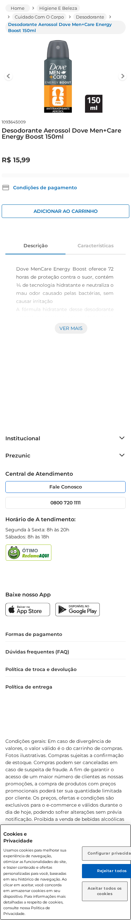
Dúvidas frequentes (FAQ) (37, 652)
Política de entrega (28, 687)
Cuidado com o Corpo (39, 17)
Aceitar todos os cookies (105, 891)
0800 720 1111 (65, 503)
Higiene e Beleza (58, 8)
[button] (39, 188)
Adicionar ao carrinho (66, 211)
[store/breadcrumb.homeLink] (17, 8)
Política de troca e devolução (41, 669)
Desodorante (90, 17)
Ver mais (71, 328)
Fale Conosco (65, 487)
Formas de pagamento (33, 634)
